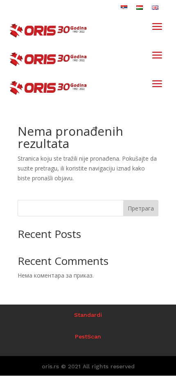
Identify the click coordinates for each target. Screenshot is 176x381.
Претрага (141, 208)
